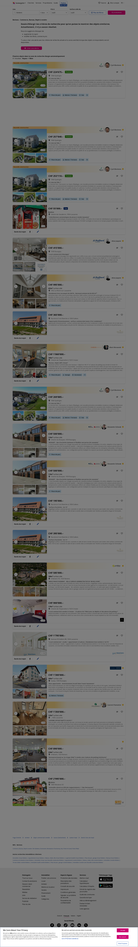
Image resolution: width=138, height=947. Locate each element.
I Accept (122, 930)
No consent (122, 937)
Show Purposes (122, 943)
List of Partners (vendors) (70, 938)
